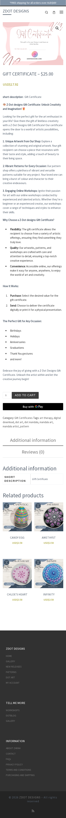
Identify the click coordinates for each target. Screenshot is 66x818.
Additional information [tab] (33, 440)
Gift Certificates (23, 418)
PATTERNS (11, 672)
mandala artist (11, 426)
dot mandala (31, 422)
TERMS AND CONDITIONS (18, 769)
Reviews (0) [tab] (33, 452)
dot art (19, 422)
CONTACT (11, 753)
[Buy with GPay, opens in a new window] (33, 406)
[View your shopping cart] (54, 12)
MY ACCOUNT (12, 682)
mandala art (46, 422)
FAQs (8, 759)
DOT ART (10, 677)
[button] (57, 28)
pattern (24, 426)
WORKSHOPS (12, 710)
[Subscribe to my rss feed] (33, 811)
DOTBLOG (11, 715)
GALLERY (10, 661)
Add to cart (25, 395)
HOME (9, 656)
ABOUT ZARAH (13, 748)
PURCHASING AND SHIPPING (20, 775)
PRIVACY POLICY (14, 764)
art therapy (46, 418)
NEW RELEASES (13, 666)
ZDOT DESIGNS (30, 797)
